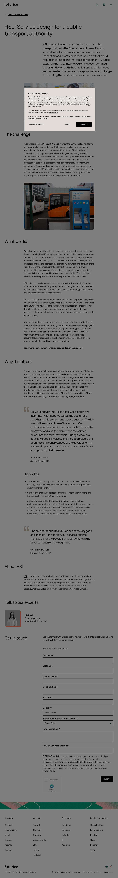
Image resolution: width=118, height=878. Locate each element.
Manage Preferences (36, 124)
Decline (66, 124)
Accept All (84, 124)
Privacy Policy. (53, 112)
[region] (59, 109)
